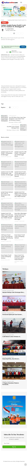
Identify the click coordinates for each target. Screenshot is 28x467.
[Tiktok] (18, 457)
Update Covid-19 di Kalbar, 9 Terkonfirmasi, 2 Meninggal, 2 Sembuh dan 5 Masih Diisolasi (21, 194)
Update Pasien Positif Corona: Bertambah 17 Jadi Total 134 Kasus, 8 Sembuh (20, 174)
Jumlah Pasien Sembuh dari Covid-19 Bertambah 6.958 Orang (7, 194)
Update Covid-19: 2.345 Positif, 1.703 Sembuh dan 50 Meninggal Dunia (20, 154)
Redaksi (23, 462)
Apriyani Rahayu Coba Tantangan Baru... (13, 292)
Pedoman (12, 462)
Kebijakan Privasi (6, 464)
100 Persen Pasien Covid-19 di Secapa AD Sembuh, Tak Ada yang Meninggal (7, 237)
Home (2, 20)
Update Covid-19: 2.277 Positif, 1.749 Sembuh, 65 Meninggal (7, 153)
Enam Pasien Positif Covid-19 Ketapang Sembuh (20, 236)
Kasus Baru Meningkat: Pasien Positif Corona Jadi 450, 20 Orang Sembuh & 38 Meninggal (21, 216)
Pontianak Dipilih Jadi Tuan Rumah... (12, 314)
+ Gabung (23, 46)
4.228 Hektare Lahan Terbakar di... (11, 336)
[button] (21, 2)
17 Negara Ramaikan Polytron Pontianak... (10, 383)
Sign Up (14, 446)
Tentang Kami (5, 462)
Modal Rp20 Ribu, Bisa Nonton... (11, 359)
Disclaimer (17, 462)
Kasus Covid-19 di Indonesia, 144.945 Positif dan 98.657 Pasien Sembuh (19, 257)
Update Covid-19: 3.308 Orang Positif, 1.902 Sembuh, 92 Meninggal (7, 173)
